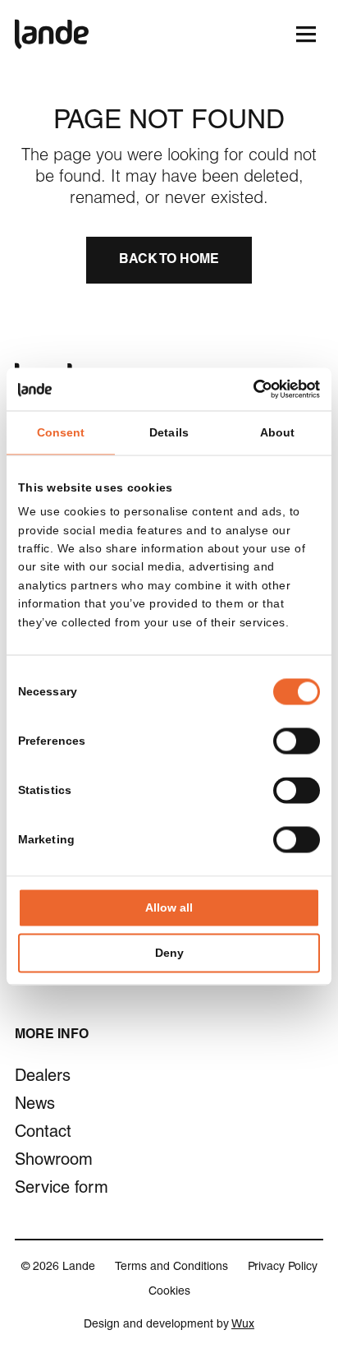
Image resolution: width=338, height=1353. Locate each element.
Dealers (43, 1077)
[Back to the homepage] (52, 34)
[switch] (296, 741)
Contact (43, 1133)
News (35, 1105)
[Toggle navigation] (305, 34)
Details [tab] (169, 432)
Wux (242, 1325)
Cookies (169, 1292)
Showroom (54, 1161)
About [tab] (277, 432)
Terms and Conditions (171, 1267)
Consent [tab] (61, 432)
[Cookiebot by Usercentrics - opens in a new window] (248, 389)
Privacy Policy (282, 1267)
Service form (61, 1189)
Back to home (169, 260)
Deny (169, 953)
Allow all (169, 908)
